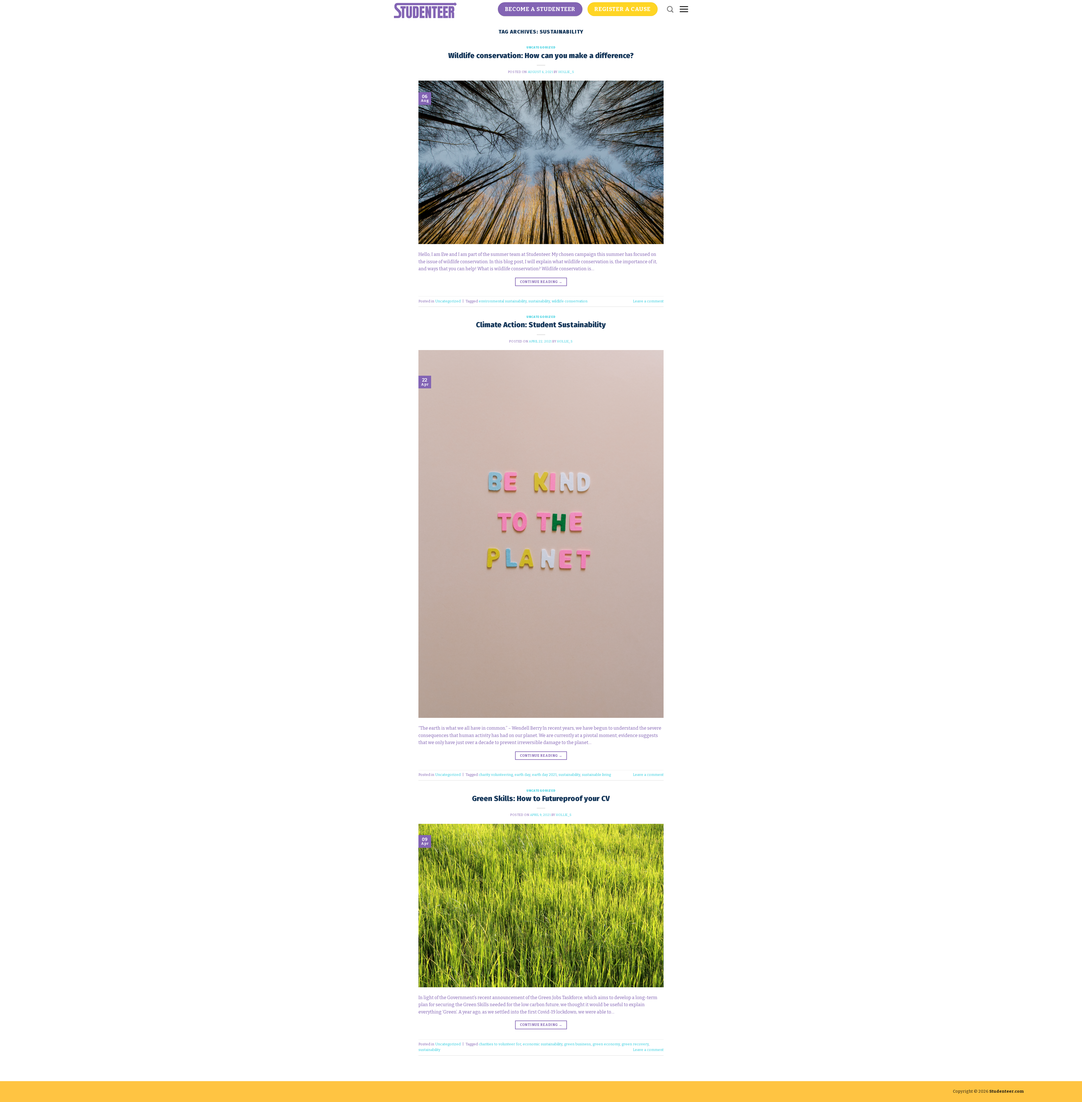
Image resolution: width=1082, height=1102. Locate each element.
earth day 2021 (544, 775)
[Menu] (684, 9)
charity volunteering (496, 775)
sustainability (539, 301)
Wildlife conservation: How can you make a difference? (541, 55)
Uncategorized (540, 47)
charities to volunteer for (500, 1044)
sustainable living (596, 775)
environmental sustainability (503, 301)
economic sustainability (542, 1044)
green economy (606, 1044)
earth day (522, 775)
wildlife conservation (569, 301)
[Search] (670, 9)
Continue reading (541, 282)
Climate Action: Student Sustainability (541, 324)
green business (577, 1044)
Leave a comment (648, 301)
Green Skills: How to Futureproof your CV (541, 798)
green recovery (635, 1044)
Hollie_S (566, 72)
